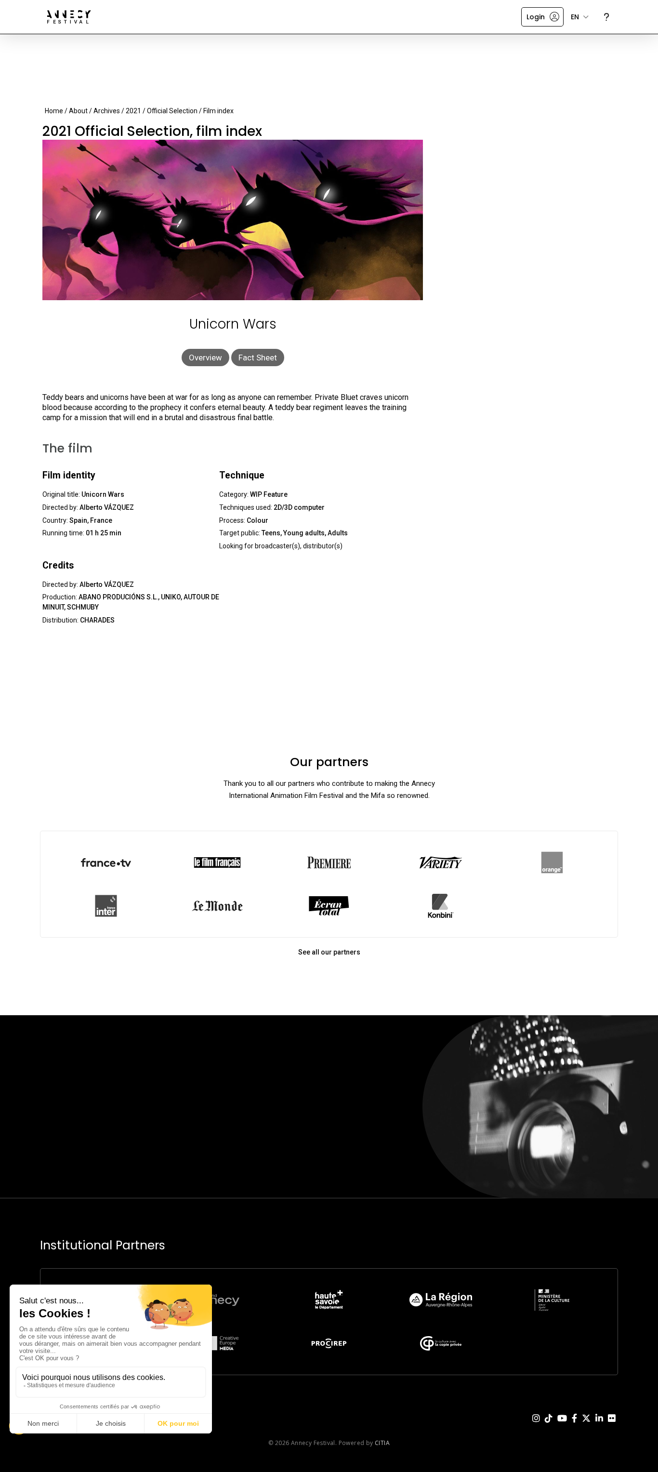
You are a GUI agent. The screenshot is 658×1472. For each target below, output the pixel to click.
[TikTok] (549, 1426)
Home (54, 111)
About (78, 111)
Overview (205, 357)
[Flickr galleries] (612, 1426)
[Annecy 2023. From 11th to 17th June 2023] (69, 17)
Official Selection (172, 111)
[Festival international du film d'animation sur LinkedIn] (599, 1426)
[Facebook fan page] (574, 1426)
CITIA (382, 1443)
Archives (106, 111)
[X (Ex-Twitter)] (586, 1426)
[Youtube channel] (562, 1426)
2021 (133, 111)
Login (535, 17)
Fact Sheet (257, 357)
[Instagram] (536, 1426)
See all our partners (329, 952)
